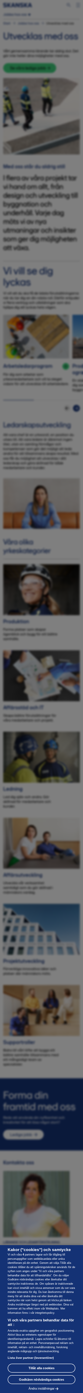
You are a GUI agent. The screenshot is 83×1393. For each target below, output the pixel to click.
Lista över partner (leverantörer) (31, 1357)
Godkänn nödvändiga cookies (41, 1379)
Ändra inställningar (42, 1388)
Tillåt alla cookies (42, 1368)
